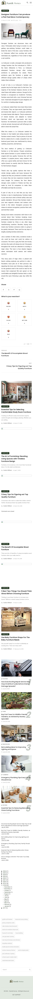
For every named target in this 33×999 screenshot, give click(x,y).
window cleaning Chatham (8, 950)
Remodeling (6, 744)
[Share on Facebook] (3, 290)
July (5, 895)
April (5, 901)
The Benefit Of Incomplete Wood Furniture (14, 354)
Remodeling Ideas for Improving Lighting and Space (13, 748)
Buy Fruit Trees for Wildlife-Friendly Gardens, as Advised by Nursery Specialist (14, 716)
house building (19, 933)
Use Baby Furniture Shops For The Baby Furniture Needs (15, 638)
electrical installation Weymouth (10, 929)
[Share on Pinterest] (14, 290)
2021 (4, 880)
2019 (4, 883)
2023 (4, 876)
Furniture (5, 10)
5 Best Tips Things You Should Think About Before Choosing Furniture (16, 592)
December (7, 887)
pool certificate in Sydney (8, 953)
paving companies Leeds (8, 922)
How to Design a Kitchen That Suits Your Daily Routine (15, 857)
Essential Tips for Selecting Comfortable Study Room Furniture (16, 410)
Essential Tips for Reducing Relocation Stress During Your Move (15, 809)
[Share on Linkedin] (19, 290)
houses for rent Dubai (7, 933)
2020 (4, 881)
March (6, 902)
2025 (4, 873)
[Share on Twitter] (9, 290)
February (6, 904)
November (7, 888)
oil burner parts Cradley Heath (9, 957)
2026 (4, 871)
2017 (4, 908)
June (5, 897)
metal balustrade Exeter (8, 960)
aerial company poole (23, 950)
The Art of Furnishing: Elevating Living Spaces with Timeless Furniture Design (14, 458)
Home (4, 711)
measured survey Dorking (21, 919)
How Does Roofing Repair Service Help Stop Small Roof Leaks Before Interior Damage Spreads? (15, 684)
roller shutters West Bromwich (9, 926)
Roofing (5, 679)
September (7, 892)
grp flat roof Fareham (7, 919)
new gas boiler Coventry (8, 936)
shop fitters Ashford (7, 943)
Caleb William (7, 423)
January (6, 906)
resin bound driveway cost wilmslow (11, 940)
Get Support (16, 995)
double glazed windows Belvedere (10, 946)
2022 (4, 878)
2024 (4, 874)
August (6, 894)
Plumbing (5, 774)
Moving (4, 805)
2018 (4, 885)
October (6, 890)
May (5, 899)
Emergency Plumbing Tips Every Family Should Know (16, 778)
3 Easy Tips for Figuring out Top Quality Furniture (19, 367)
